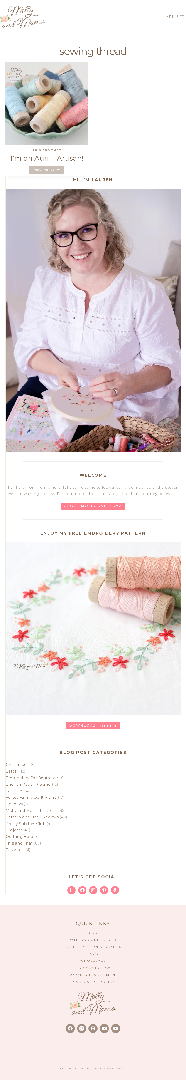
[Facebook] (70, 1028)
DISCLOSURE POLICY (93, 982)
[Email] (104, 1028)
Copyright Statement (93, 975)
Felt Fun (14, 791)
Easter (12, 771)
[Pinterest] (93, 1028)
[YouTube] (115, 1028)
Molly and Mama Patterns (31, 810)
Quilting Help (19, 837)
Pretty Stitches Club (26, 824)
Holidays (14, 804)
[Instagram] (81, 1028)
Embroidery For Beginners (32, 778)
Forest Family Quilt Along (31, 797)
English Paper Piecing (28, 784)
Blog (93, 933)
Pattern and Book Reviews (32, 817)
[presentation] (46, 103)
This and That (46, 150)
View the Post (49, 170)
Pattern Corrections (93, 940)
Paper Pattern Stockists (93, 947)
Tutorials (14, 850)
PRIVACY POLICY (93, 968)
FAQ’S (93, 953)
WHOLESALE (93, 961)
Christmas (16, 765)
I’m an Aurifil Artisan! (46, 158)
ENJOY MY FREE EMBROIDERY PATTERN (93, 533)
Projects (14, 830)
